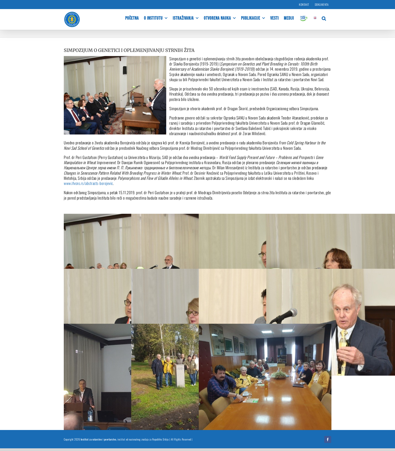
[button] (324, 18)
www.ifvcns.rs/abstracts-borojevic (88, 183)
